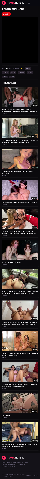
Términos (28, 475)
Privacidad (35, 475)
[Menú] (28, 3)
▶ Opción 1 (6, 14)
